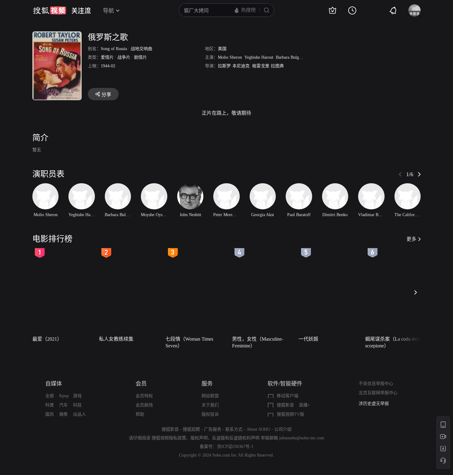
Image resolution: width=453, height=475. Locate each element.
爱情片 (107, 57)
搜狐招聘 (191, 429)
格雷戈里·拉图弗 (268, 66)
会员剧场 (144, 405)
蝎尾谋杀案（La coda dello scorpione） (393, 342)
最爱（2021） (47, 339)
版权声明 (199, 438)
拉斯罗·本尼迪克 (234, 66)
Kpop (64, 396)
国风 (49, 414)
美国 (222, 48)
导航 (108, 11)
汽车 (63, 405)
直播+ (304, 405)
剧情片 (140, 57)
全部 (49, 396)
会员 (141, 384)
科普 (49, 405)
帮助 (140, 414)
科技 (77, 405)
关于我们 (210, 405)
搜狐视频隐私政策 (169, 438)
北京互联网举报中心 (378, 392)
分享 (106, 94)
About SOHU (258, 429)
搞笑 (63, 414)
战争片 (123, 57)
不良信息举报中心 (376, 383)
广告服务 (212, 429)
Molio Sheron (230, 57)
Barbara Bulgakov (291, 57)
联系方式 (234, 429)
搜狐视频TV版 (290, 414)
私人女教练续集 (116, 339)
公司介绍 (283, 429)
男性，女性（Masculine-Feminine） (257, 342)
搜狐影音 (285, 405)
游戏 (77, 396)
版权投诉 (210, 414)
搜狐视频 (49, 10)
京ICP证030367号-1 (235, 446)
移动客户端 (287, 396)
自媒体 (53, 384)
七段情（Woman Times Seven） (189, 342)
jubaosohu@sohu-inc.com (301, 438)
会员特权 (144, 396)
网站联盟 (210, 396)
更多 (411, 239)
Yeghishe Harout (258, 57)
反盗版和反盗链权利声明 (235, 438)
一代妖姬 (308, 339)
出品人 (79, 414)
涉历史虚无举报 (374, 403)
